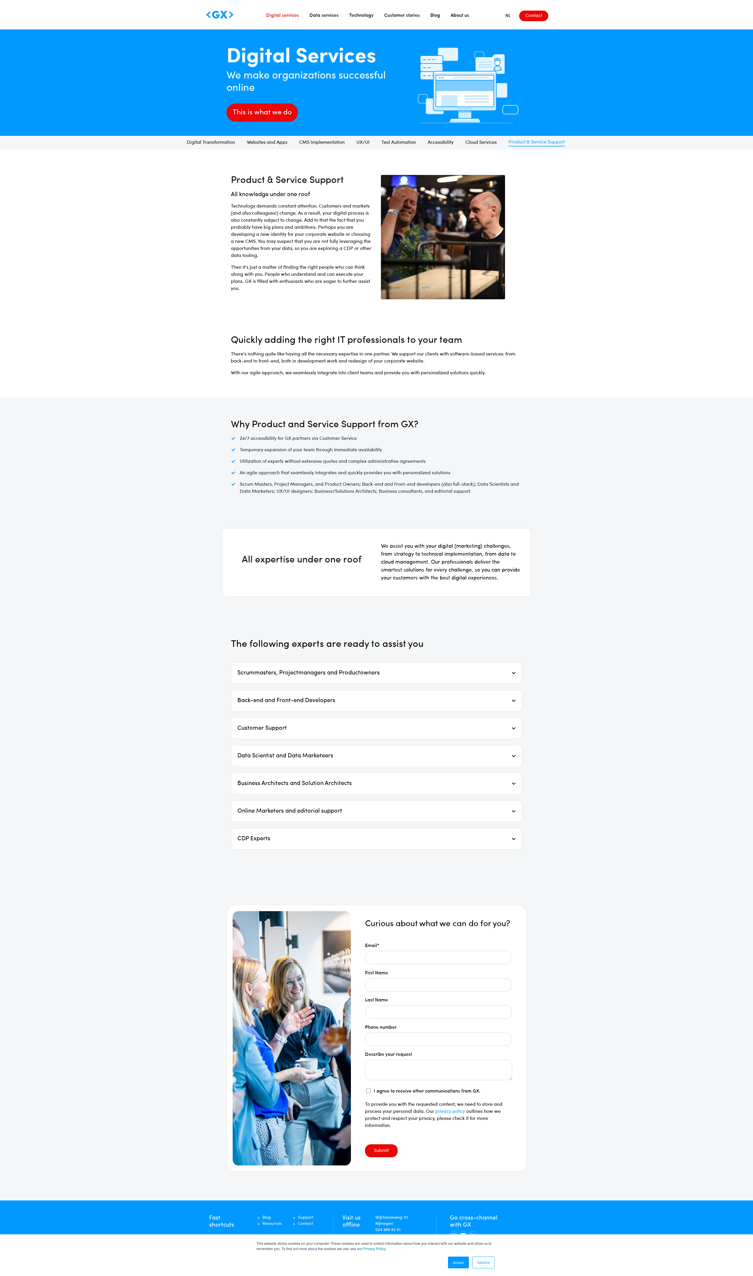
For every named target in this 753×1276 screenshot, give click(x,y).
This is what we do (262, 112)
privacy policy (450, 1111)
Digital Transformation (211, 142)
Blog (435, 14)
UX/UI (363, 142)
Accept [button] (458, 1262)
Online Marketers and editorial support (289, 811)
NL (508, 16)
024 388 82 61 (388, 1230)
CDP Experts (253, 839)
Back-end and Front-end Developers (286, 701)
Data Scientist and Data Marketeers (285, 756)
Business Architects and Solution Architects (294, 783)
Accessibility (441, 142)
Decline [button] (483, 1262)
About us (460, 14)
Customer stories (402, 14)
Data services (324, 14)
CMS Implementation (322, 142)
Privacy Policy (374, 1248)
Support (306, 1217)
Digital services (282, 14)
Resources (272, 1224)
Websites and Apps (267, 142)
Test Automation (399, 142)
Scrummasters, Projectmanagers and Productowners (308, 673)
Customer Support (262, 728)
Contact (533, 16)
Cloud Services (481, 142)
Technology (361, 14)
